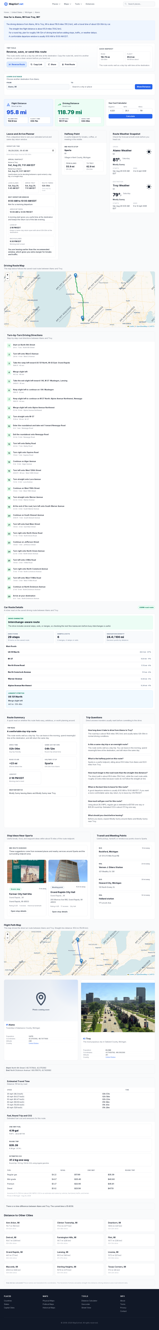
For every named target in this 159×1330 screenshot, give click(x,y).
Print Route (70, 64)
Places (55, 4)
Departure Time (13, 146)
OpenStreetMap (142, 326)
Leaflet (131, 326)
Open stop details (18, 911)
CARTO (151, 326)
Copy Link (38, 64)
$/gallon (112, 107)
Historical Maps (49, 1308)
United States (16, 12)
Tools (77, 4)
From (9, 82)
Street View (86, 1308)
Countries (8, 1301)
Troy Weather (121, 185)
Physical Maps (48, 1301)
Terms (122, 1304)
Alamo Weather (122, 150)
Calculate (130, 116)
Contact (123, 1311)
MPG (125, 107)
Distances (90, 4)
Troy (88, 1038)
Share (53, 64)
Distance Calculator (89, 1301)
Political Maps (48, 1304)
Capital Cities (9, 1308)
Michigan (28, 12)
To (72, 82)
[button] (82, 318)
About (122, 1301)
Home (6, 12)
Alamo (37, 12)
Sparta (67, 150)
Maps (66, 4)
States (6, 1304)
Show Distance (143, 87)
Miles (140, 107)
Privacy (123, 1308)
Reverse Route (18, 64)
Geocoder (85, 1304)
